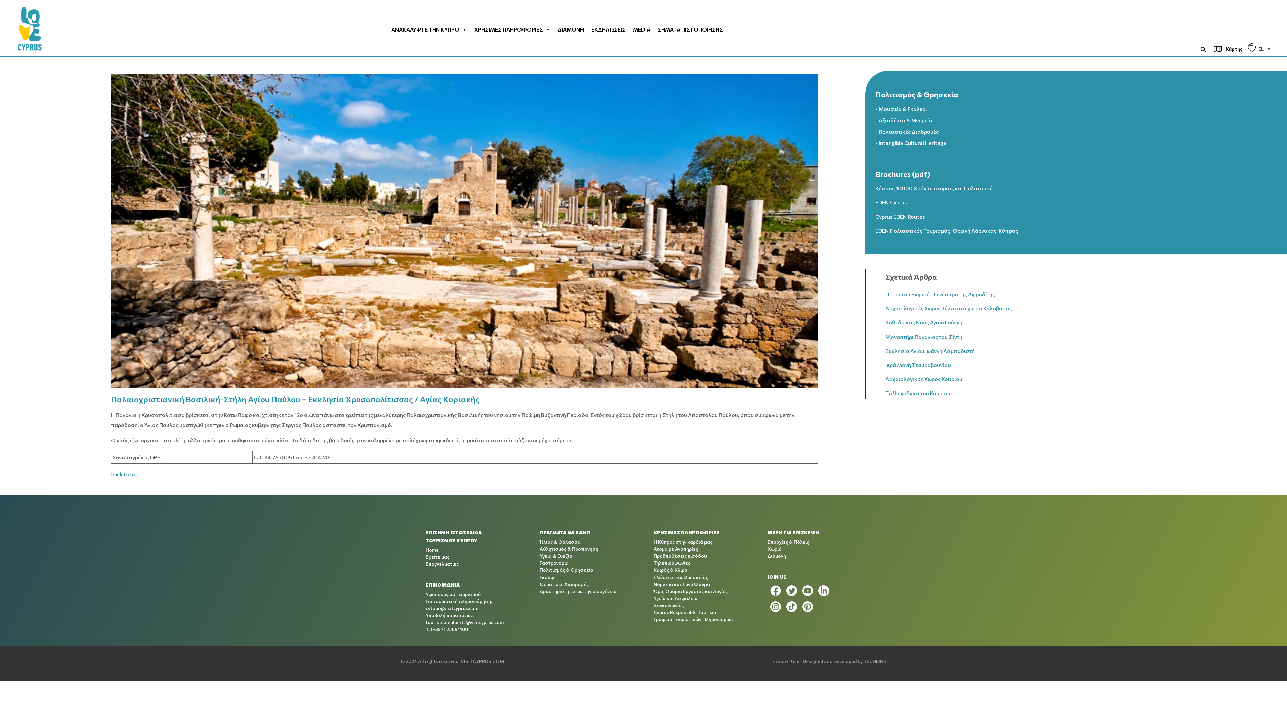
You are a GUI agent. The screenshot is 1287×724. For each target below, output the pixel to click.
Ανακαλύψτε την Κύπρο (425, 29)
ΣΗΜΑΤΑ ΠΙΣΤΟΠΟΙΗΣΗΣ (690, 29)
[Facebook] (776, 591)
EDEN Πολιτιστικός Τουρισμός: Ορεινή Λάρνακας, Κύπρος (946, 230)
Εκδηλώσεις (608, 29)
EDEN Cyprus (891, 202)
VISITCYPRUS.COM (482, 661)
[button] (1203, 49)
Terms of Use (784, 661)
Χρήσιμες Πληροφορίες (508, 29)
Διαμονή (571, 29)
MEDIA (641, 29)
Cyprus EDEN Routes (900, 216)
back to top (125, 474)
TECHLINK (875, 661)
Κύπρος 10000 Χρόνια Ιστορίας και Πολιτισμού (934, 188)
